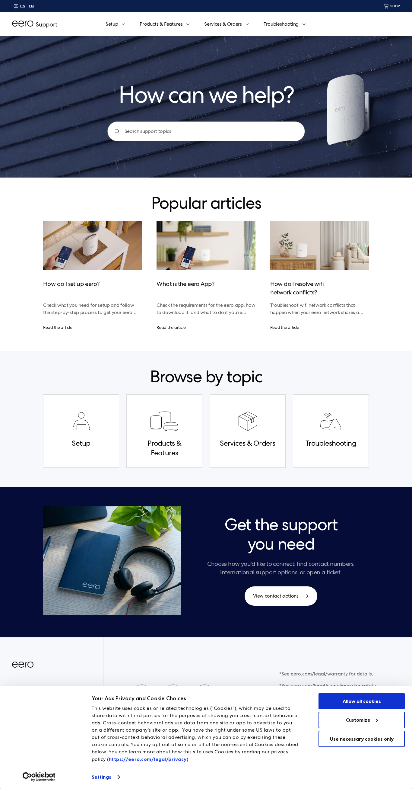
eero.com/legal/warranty (319, 674)
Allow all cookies (362, 701)
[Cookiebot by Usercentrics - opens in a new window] (39, 777)
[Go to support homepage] (34, 24)
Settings (101, 777)
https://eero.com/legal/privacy (148, 759)
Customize (358, 720)
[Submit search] (117, 131)
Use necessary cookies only (362, 739)
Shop (395, 6)
